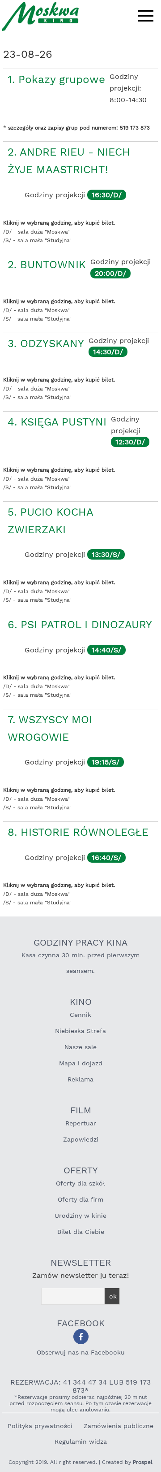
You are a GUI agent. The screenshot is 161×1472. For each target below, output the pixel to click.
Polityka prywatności (40, 1425)
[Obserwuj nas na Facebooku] (81, 1336)
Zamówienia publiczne (118, 1425)
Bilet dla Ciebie (80, 1231)
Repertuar (80, 1123)
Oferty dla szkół (80, 1183)
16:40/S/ (106, 857)
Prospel (143, 1462)
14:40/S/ (106, 650)
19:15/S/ (105, 762)
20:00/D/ (110, 273)
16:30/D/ (107, 195)
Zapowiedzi (80, 1139)
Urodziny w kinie (80, 1215)
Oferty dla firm (80, 1199)
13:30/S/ (106, 554)
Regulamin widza (81, 1441)
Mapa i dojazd (80, 1063)
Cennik (80, 1014)
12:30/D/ (130, 442)
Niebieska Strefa (80, 1030)
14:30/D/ (108, 351)
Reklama (80, 1079)
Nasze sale (80, 1047)
